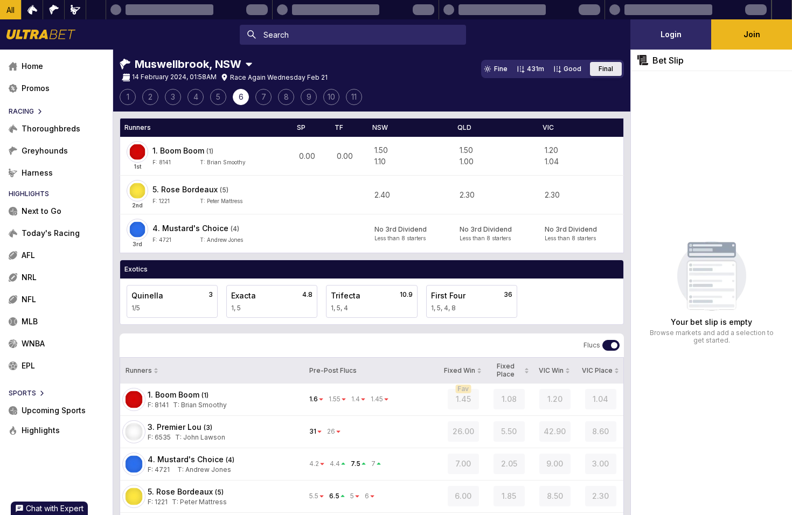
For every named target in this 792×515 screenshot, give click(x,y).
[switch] (611, 345)
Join (752, 34)
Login (671, 34)
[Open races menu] (249, 64)
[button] (11, 9)
